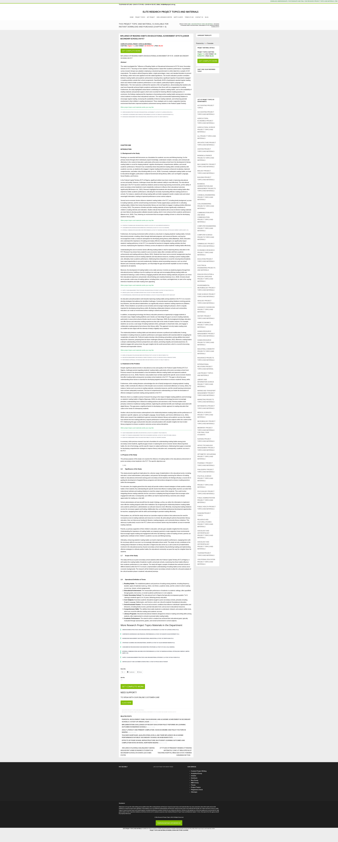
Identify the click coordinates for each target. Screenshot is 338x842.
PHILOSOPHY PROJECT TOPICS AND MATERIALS (205, 471)
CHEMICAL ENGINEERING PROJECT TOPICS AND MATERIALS (206, 197)
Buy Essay (194, 780)
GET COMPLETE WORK (131, 51)
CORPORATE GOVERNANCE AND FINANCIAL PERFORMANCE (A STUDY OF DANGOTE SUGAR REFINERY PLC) (147, 114)
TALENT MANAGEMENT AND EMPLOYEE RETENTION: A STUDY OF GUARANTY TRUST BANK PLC (144, 432)
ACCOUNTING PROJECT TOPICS (205, 107)
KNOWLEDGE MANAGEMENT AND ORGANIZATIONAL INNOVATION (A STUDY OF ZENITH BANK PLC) (145, 116)
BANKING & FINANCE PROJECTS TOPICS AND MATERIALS (205, 158)
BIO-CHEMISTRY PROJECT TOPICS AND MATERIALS (206, 165)
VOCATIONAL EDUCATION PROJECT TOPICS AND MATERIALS (206, 562)
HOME (131, 17)
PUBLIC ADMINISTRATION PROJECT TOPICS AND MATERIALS (206, 500)
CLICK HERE (126, 702)
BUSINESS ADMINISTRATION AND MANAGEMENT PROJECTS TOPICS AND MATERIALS (206, 187)
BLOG (206, 17)
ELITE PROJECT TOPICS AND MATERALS (132, 828)
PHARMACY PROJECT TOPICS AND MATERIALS (205, 464)
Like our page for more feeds (163, 767)
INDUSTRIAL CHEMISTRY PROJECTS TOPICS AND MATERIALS (206, 351)
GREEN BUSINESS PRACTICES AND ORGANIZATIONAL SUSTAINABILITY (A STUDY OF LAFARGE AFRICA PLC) (147, 112)
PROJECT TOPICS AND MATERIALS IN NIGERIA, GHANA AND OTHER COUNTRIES (169, 830)
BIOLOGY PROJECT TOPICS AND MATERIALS (205, 172)
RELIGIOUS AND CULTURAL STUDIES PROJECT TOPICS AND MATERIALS (205, 523)
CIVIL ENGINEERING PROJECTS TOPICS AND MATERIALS (205, 206)
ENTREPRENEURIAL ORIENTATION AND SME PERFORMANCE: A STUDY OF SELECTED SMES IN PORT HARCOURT (148, 294)
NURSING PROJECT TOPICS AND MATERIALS (205, 440)
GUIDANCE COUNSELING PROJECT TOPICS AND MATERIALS (206, 309)
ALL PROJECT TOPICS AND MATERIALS (206, 137)
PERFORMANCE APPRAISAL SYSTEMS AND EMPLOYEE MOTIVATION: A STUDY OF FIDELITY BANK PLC (145, 359)
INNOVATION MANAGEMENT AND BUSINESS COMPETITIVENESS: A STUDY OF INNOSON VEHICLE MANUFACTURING (149, 357)
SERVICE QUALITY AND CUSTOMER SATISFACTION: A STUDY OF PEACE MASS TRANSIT (142, 292)
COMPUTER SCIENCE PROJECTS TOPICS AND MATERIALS (205, 237)
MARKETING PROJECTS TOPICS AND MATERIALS (205, 401)
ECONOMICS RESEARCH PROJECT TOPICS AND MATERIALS (206, 252)
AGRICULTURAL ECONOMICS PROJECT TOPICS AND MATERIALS (205, 121)
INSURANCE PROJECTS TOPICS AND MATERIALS (205, 359)
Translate (210, 43)
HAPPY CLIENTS (178, 17)
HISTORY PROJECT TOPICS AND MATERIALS (205, 317)
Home (189, 23)
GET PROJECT (151, 17)
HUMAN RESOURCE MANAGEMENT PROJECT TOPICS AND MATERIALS (206, 334)
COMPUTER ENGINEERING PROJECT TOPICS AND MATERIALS (206, 228)
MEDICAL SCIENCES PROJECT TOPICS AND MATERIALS (205, 415)
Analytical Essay (196, 773)
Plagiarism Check (197, 789)
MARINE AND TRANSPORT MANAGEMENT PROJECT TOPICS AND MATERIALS (206, 393)
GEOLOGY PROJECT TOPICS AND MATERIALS (205, 302)
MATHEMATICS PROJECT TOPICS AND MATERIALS (206, 407)
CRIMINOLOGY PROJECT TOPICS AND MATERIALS (205, 245)
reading (166, 214)
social (176, 342)
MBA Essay (195, 782)
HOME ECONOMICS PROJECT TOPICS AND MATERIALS (205, 325)
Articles (193, 775)
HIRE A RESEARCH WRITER (164, 17)
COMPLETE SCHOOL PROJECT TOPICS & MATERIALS (136, 44)
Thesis (193, 785)
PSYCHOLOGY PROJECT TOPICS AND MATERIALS (205, 492)
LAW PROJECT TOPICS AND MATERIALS (205, 374)
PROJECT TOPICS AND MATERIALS (205, 486)
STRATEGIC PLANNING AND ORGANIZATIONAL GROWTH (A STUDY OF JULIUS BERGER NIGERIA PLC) (146, 225)
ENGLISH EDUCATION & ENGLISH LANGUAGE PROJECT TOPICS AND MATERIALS (205, 278)
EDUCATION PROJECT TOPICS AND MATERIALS (202, 23)
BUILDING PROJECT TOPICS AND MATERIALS (205, 178)
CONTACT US (199, 17)
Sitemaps (194, 792)
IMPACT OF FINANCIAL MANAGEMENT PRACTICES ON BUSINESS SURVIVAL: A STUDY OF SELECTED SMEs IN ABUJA (149, 435)
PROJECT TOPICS (140, 17)
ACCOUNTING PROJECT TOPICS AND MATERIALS (205, 113)
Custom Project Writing (198, 771)
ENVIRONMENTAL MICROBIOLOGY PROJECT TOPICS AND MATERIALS (206, 288)
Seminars (194, 778)
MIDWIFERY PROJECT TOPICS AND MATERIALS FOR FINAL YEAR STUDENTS (205, 431)
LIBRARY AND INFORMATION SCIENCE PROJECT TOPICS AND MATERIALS (205, 383)
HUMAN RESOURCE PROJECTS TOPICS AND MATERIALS (205, 342)
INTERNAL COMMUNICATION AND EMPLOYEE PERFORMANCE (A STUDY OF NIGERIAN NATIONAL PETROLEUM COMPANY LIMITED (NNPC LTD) (155, 230)
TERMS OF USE (189, 17)
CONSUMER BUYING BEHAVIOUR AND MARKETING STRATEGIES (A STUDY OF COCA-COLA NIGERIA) (145, 227)
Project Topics (196, 787)
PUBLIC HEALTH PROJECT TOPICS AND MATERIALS (206, 508)
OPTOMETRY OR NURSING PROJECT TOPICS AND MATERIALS (206, 456)
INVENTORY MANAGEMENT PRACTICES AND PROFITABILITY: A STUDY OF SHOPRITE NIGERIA (144, 437)
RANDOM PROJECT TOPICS (204, 514)
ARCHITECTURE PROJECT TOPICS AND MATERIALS (206, 144)
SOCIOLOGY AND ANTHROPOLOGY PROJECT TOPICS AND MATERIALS (205, 534)
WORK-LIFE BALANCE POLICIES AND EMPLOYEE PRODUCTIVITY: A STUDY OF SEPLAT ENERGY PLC (145, 355)
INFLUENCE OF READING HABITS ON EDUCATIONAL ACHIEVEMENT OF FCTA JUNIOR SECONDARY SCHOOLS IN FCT (154, 37)
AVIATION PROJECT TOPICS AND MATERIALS (205, 150)
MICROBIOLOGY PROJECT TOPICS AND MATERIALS (206, 422)
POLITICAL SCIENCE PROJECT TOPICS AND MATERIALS (205, 478)
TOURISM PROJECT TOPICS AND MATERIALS (205, 554)
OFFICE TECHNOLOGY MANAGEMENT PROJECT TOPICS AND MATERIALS (206, 448)
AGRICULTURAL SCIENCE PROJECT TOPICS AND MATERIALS (206, 130)
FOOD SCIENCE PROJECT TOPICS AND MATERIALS (206, 295)
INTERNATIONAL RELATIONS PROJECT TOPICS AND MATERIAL (205, 367)
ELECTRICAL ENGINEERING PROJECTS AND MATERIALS (206, 268)
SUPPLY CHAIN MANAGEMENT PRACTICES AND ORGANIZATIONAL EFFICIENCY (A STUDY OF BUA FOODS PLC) (148, 290)
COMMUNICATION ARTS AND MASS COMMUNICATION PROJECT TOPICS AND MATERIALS (205, 217)
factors (188, 375)
